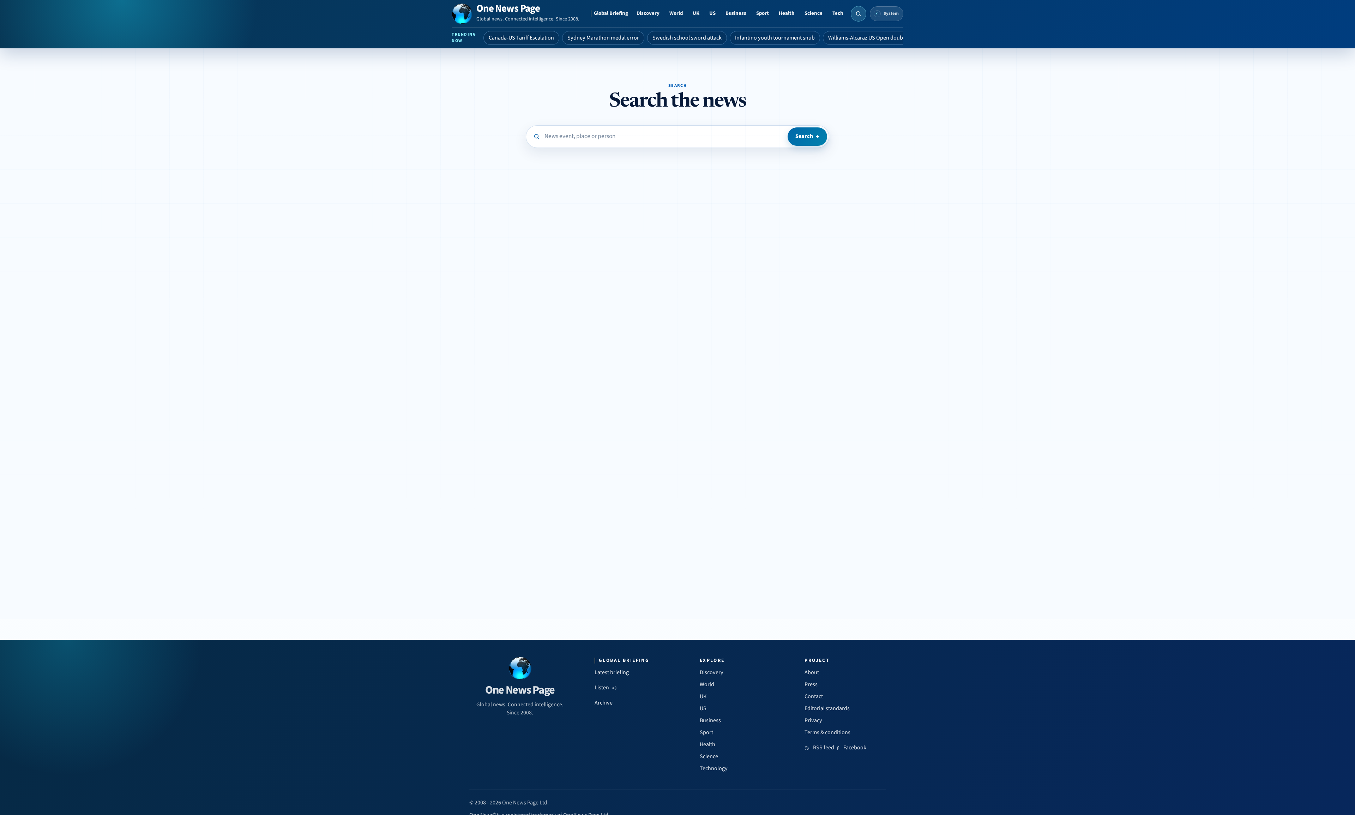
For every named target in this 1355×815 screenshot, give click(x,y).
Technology (714, 768)
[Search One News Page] (858, 14)
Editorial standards (827, 708)
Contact (814, 696)
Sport (762, 13)
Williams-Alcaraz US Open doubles (869, 38)
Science (814, 13)
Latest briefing (612, 672)
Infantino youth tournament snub (775, 38)
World (676, 13)
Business (735, 13)
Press (811, 684)
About (812, 672)
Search (807, 136)
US (712, 13)
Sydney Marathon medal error (603, 38)
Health (787, 13)
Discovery (648, 13)
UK (696, 13)
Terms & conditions (827, 732)
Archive (604, 703)
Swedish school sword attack (687, 38)
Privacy (813, 720)
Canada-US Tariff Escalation (521, 38)
